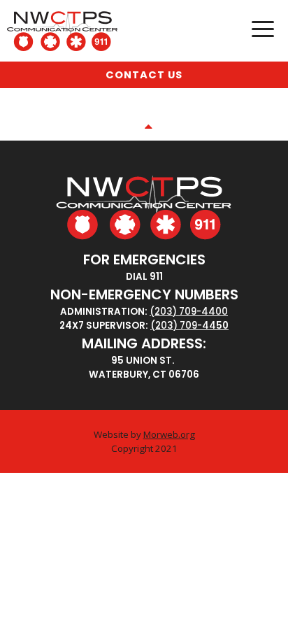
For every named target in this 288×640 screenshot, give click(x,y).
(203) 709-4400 (189, 311)
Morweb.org (169, 434)
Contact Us (144, 75)
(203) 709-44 (183, 325)
